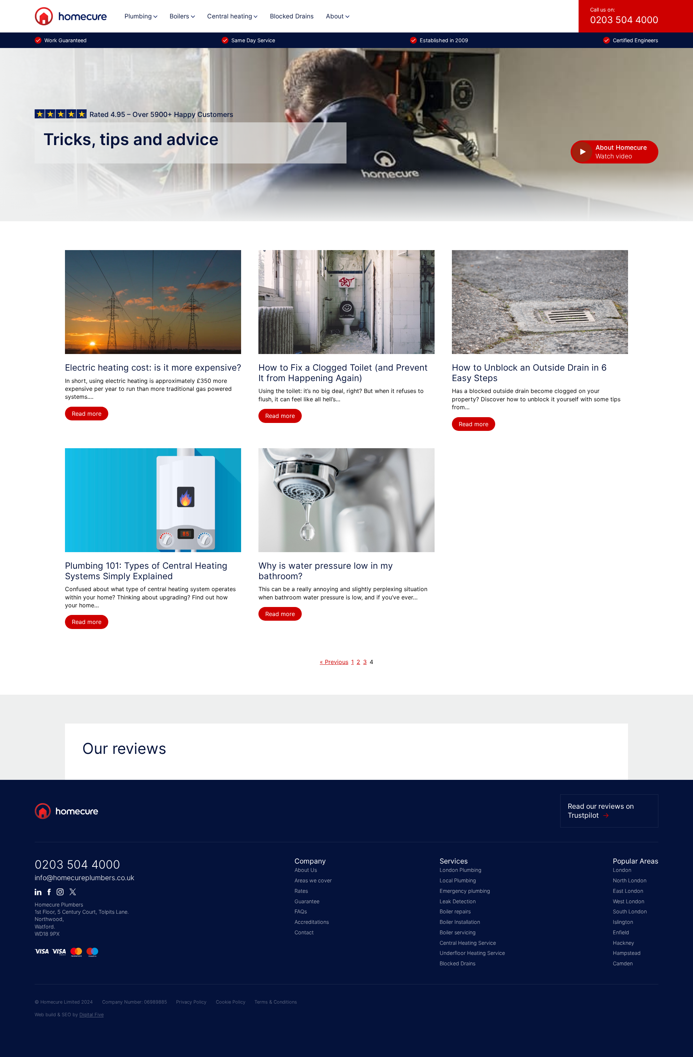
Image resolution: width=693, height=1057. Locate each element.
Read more (86, 413)
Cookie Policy (230, 1002)
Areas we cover (313, 880)
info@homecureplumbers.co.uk (84, 877)
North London (629, 880)
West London (628, 901)
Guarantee (307, 901)
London (622, 870)
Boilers (179, 16)
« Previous (334, 661)
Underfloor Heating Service (472, 953)
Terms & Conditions (275, 1002)
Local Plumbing (458, 880)
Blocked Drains (292, 16)
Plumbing (138, 16)
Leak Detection (458, 901)
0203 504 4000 (77, 864)
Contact (304, 932)
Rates (301, 891)
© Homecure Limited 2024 (64, 1002)
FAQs (301, 911)
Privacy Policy (191, 1002)
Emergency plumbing (465, 891)
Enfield (621, 932)
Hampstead (627, 953)
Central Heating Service (468, 943)
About (335, 16)
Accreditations (312, 922)
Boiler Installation (460, 922)
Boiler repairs (455, 911)
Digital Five (91, 1014)
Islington (623, 922)
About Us (306, 870)
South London (630, 911)
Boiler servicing (458, 932)
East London (628, 891)
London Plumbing (460, 870)
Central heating (229, 16)
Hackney (623, 943)
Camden (623, 963)
